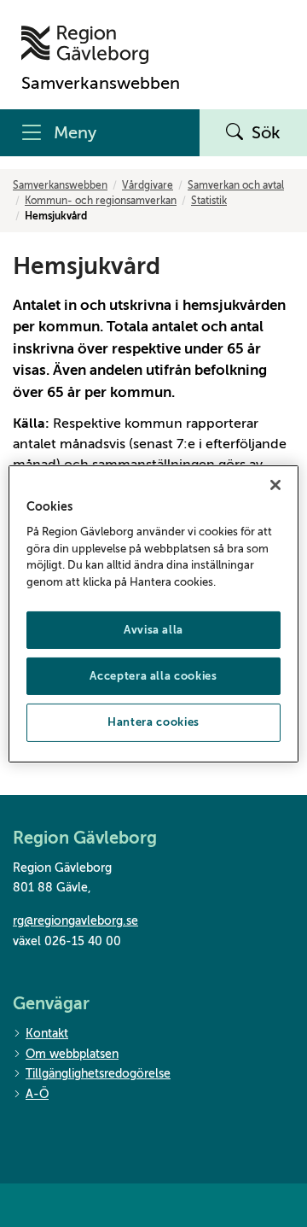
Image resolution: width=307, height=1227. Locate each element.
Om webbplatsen (72, 1054)
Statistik (209, 201)
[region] (153, 613)
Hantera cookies (153, 722)
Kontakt (47, 1033)
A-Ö (37, 1094)
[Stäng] (275, 484)
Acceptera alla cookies (153, 675)
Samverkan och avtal (236, 185)
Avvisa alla (153, 629)
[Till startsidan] (100, 45)
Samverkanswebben (60, 185)
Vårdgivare (147, 185)
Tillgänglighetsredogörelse (98, 1073)
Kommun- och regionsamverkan (101, 201)
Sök (266, 133)
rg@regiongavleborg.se (75, 920)
